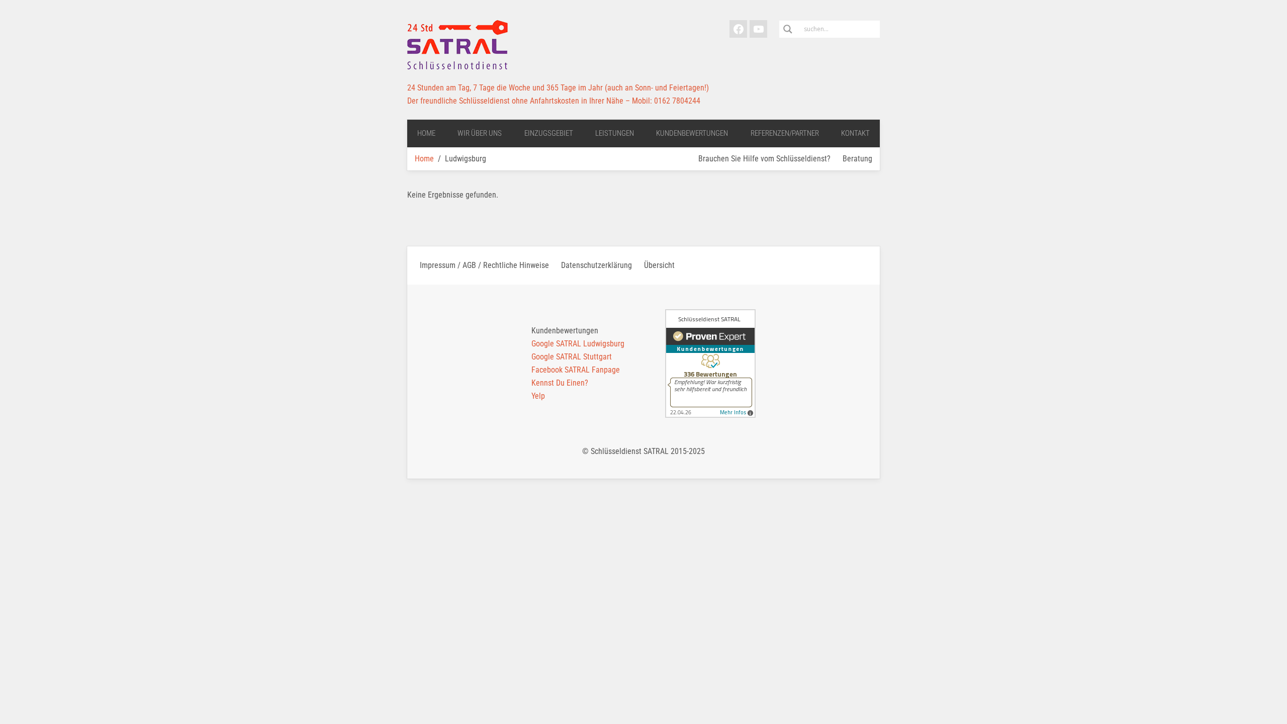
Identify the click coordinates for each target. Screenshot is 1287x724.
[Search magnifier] (787, 29)
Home (424, 158)
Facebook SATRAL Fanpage (575, 370)
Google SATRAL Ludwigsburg (577, 343)
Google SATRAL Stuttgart (571, 356)
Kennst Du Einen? (559, 383)
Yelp (538, 396)
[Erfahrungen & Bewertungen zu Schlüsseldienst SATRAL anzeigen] (710, 363)
